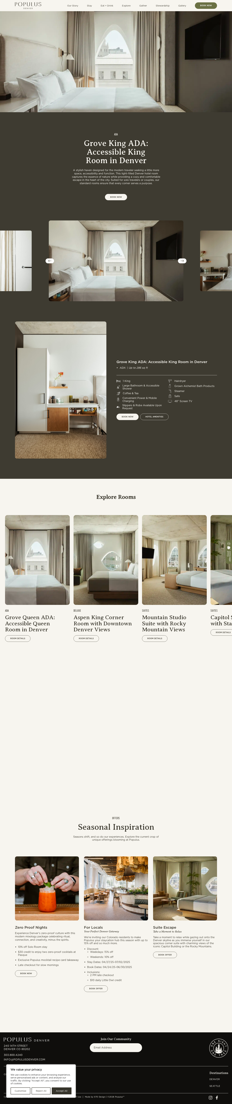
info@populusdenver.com (24, 1059)
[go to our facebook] (217, 1098)
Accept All (61, 1091)
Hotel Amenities (154, 416)
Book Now (206, 5)
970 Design (99, 1097)
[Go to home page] (28, 5)
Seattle (214, 1086)
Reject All (41, 1091)
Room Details (17, 638)
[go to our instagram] (210, 1098)
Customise (20, 1091)
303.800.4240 (13, 1055)
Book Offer (96, 988)
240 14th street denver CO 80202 (17, 1047)
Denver (214, 1079)
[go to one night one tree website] (218, 1048)
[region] (41, 1081)
